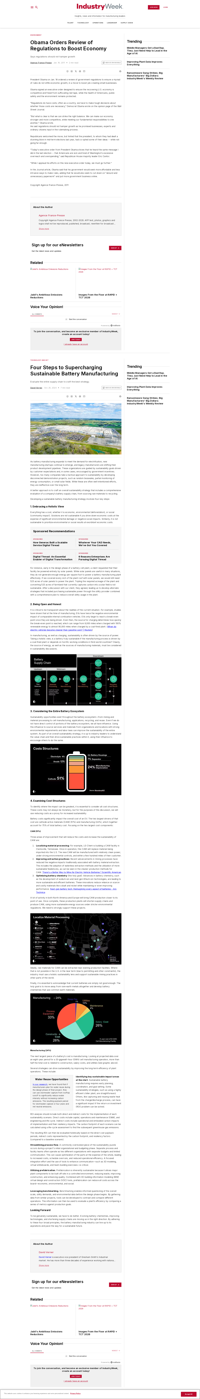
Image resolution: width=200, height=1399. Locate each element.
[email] (84, 71)
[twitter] (76, 71)
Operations (98, 23)
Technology (83, 23)
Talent (70, 23)
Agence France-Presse (41, 63)
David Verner (36, 388)
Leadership (112, 23)
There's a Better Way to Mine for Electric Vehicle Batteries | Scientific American (81, 881)
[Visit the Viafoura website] (115, 325)
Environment (36, 35)
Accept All (188, 1394)
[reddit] (80, 71)
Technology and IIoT (39, 360)
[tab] (37, 314)
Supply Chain (127, 23)
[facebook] (67, 71)
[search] (36, 7)
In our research (40, 1098)
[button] (32, 7)
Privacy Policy (75, 1393)
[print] (120, 71)
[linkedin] (71, 71)
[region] (75, 320)
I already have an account (76, 344)
